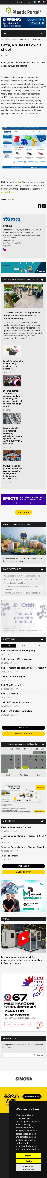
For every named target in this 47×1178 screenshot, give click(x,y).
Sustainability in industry (14, 576)
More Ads (23, 728)
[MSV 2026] (23, 1002)
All (8, 645)
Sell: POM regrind (9, 694)
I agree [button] (28, 1156)
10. (5, 760)
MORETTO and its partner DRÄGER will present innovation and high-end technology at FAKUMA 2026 (12, 472)
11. (11, 760)
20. (25, 764)
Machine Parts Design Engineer (16, 827)
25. (11, 767)
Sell (38, 645)
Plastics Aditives (31, 579)
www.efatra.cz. (7, 192)
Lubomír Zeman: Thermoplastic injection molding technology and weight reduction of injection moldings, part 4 (12, 399)
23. (42, 764)
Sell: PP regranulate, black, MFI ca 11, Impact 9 (23, 668)
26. (18, 767)
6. (24, 756)
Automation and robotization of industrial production (21, 588)
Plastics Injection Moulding (14, 583)
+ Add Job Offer (23, 872)
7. (30, 756)
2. (42, 753)
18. (11, 764)
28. (30, 767)
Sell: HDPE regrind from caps (15, 702)
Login (29, 2)
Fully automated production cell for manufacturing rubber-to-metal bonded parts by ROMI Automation (22, 960)
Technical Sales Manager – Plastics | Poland (22, 847)
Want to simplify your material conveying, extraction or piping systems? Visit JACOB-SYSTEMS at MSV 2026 (12, 436)
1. (36, 753)
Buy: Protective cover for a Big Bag (18, 650)
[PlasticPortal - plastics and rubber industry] (23, 11)
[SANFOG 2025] (23, 268)
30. (42, 767)
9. (42, 756)
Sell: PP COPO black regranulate (16, 711)
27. (25, 767)
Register (20, 2)
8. (36, 756)
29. (36, 767)
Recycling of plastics (33, 593)
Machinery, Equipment (13, 579)
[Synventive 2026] (23, 500)
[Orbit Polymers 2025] (23, 616)
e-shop (16, 182)
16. (42, 760)
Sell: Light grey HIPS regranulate (16, 659)
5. (18, 756)
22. (36, 764)
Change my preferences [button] (28, 1167)
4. (11, 756)
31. (5, 771)
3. (4, 756)
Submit (39, 1055)
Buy (23, 645)
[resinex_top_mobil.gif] (23, 23)
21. (30, 764)
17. (5, 764)
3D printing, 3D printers (13, 593)
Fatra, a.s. (8, 226)
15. (36, 760)
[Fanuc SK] (23, 798)
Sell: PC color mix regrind (13, 676)
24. (5, 767)
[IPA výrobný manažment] (23, 896)
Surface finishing (33, 576)
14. (30, 760)
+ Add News (23, 512)
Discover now (32, 1096)
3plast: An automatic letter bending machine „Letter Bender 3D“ (13, 365)
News (14, 39)
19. (18, 764)
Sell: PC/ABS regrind (11, 685)
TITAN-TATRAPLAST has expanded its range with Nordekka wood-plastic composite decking (22, 315)
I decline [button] (28, 1161)
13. (25, 760)
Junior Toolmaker (9, 856)
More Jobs (23, 866)
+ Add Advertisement (23, 734)
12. (18, 760)
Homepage (5, 39)
